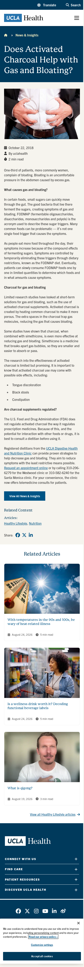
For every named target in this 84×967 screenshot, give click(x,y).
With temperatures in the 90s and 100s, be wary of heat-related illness (41, 622)
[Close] (78, 923)
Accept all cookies (42, 956)
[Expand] (76, 859)
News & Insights (26, 35)
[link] (18, 535)
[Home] (5, 35)
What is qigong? (20, 788)
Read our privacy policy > (43, 936)
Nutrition (35, 523)
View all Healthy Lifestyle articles (52, 814)
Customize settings (42, 944)
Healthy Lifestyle (15, 523)
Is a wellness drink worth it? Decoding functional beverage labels (38, 706)
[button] (46, 5)
